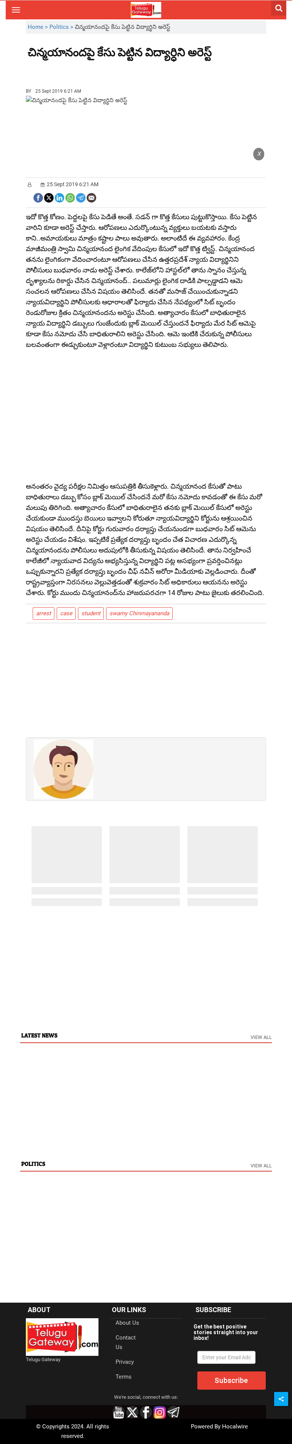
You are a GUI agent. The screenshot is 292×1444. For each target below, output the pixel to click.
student (90, 613)
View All (261, 1037)
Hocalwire (235, 1426)
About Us (127, 1322)
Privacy (125, 1361)
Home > (38, 27)
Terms (124, 1376)
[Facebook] (38, 197)
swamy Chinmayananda (139, 613)
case (66, 613)
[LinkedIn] (59, 197)
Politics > (62, 27)
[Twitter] (49, 197)
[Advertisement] (70, 70)
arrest (43, 613)
